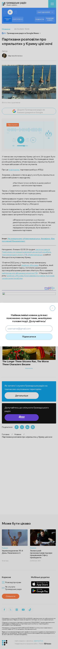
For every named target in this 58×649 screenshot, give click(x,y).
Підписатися (29, 336)
